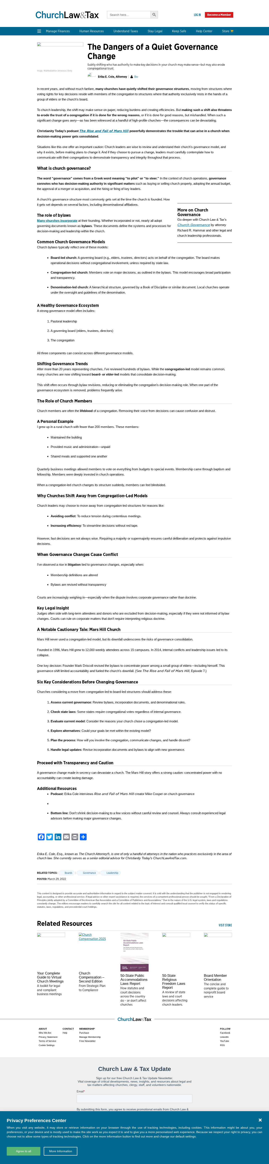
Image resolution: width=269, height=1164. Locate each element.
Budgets (44, 53)
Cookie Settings (47, 1045)
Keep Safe (179, 31)
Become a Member (219, 14)
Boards (68, 872)
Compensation (88, 53)
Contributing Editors (92, 134)
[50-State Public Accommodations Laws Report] (134, 952)
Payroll (82, 63)
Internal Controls (50, 74)
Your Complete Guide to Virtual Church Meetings (50, 977)
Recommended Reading (55, 119)
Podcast (44, 114)
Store (225, 31)
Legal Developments (171, 79)
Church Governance (193, 225)
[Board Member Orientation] (218, 952)
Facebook (225, 1033)
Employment (86, 58)
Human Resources (91, 31)
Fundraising (46, 69)
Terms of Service (47, 1041)
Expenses (124, 63)
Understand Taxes (125, 31)
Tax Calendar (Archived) (134, 74)
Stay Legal (155, 31)
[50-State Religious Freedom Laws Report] (176, 952)
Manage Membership (90, 1037)
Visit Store (225, 925)
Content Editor (88, 119)
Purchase (84, 1033)
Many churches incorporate (57, 220)
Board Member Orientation (215, 978)
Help (65, 1033)
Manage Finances (58, 31)
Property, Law (166, 89)
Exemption (125, 58)
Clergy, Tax (125, 53)
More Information (60, 1151)
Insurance (203, 69)
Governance (165, 74)
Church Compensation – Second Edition (91, 977)
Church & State (167, 63)
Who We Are (89, 101)
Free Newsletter (87, 1041)
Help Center (204, 31)
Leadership (112, 872)
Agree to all (23, 1151)
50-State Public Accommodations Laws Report (134, 980)
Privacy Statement (48, 1037)
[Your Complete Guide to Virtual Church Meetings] (51, 951)
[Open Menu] (39, 31)
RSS (222, 1045)
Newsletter (46, 109)
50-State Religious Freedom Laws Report (173, 982)
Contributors (86, 139)
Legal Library (165, 84)
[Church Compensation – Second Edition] (93, 951)
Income (122, 69)
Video (42, 124)
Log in (197, 15)
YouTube (224, 1041)
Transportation (207, 74)
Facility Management (211, 63)
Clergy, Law (164, 69)
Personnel (84, 69)
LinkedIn (224, 1037)
